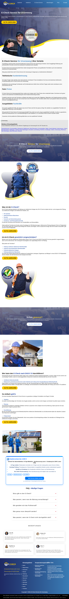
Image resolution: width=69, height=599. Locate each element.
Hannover (25, 578)
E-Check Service (39, 2)
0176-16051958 (9, 22)
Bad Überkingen (24, 129)
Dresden (24, 580)
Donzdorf (31, 129)
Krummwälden (13, 128)
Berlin (24, 565)
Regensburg (25, 567)
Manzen (20, 131)
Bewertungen (50, 2)
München (25, 584)
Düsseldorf (25, 575)
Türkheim (17, 129)
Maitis (47, 128)
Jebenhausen (60, 128)
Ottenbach (63, 129)
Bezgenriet (20, 128)
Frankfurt (25, 588)
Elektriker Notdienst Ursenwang (39, 566)
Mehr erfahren (63, 597)
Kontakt (65, 2)
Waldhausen (26, 128)
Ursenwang (57, 129)
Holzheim (42, 129)
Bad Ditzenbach (34, 128)
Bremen (24, 571)
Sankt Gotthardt (52, 128)
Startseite (19, 2)
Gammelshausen (5, 128)
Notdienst (28, 2)
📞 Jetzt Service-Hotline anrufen (34, 478)
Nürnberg (25, 582)
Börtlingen (12, 129)
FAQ (58, 2)
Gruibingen (48, 129)
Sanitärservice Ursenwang (38, 569)
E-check (18, 569)
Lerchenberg (36, 129)
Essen (24, 586)
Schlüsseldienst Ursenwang (38, 575)
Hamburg (25, 573)
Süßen (65, 128)
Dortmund (25, 569)
